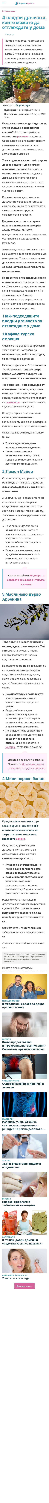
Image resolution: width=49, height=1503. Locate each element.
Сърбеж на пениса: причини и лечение (23, 1085)
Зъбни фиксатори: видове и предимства (21, 1165)
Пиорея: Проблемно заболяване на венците (18, 1203)
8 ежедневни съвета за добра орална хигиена (23, 1005)
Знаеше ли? (7, 1119)
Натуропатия (8, 1237)
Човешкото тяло (10, 1081)
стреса (15, 229)
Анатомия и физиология (14, 1275)
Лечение (6, 1161)
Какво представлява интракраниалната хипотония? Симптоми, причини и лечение (24, 1045)
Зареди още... (24, 1286)
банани (20, 838)
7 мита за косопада (16, 1278)
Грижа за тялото (10, 1001)
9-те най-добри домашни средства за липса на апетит (22, 1241)
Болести (6, 1039)
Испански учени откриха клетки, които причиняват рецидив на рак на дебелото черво (22, 1125)
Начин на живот (9, 11)
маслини (10, 747)
